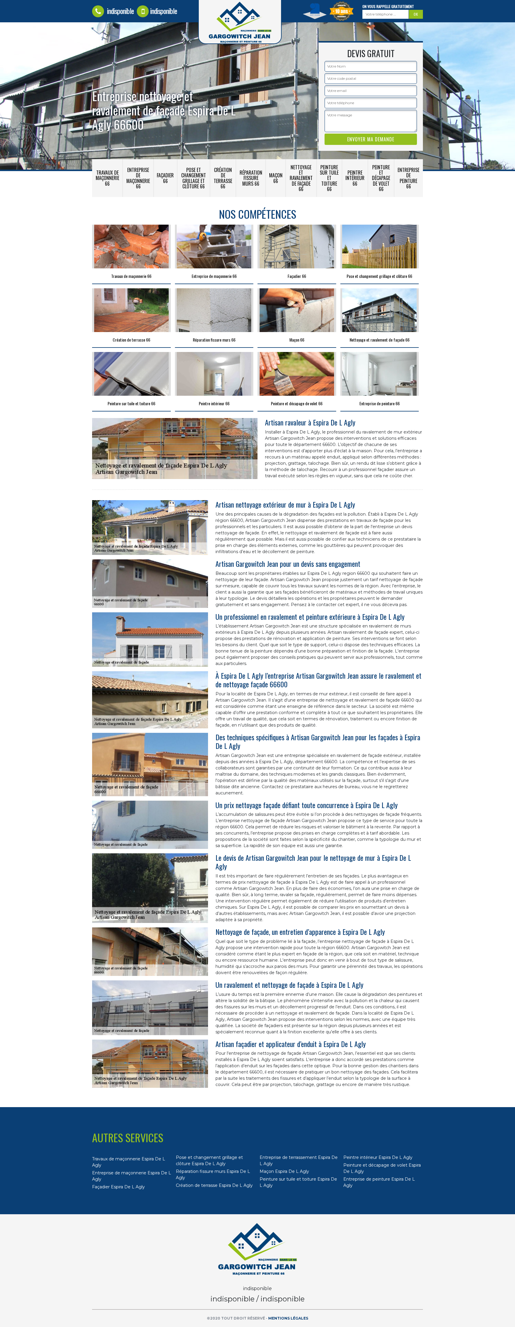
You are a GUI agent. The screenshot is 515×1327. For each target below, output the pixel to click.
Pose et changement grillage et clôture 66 (193, 178)
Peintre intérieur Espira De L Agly (377, 1157)
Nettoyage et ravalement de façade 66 (301, 178)
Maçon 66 (276, 178)
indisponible (120, 10)
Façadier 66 (165, 178)
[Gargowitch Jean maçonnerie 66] (257, 1249)
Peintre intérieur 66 (354, 178)
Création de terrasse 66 (223, 178)
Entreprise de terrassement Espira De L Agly (299, 1160)
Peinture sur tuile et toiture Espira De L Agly (298, 1182)
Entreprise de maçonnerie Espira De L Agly (131, 1176)
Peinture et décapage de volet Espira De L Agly (382, 1168)
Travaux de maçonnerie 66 (107, 178)
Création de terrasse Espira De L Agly (214, 1185)
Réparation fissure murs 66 (251, 178)
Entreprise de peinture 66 (408, 178)
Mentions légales (288, 1318)
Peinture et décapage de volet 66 (381, 178)
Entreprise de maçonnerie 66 (138, 178)
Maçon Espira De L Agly (284, 1171)
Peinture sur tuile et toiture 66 (329, 178)
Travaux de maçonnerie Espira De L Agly (128, 1162)
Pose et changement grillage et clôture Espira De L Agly (209, 1160)
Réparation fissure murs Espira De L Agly (213, 1174)
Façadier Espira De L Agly (118, 1187)
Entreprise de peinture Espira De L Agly (379, 1182)
